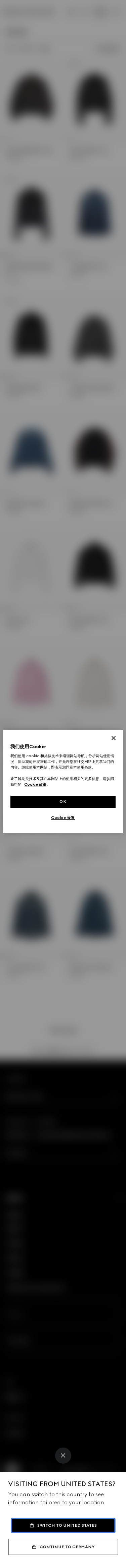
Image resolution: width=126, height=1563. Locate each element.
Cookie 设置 (63, 817)
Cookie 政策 (35, 784)
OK (62, 801)
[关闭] (113, 738)
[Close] (63, 1456)
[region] (63, 781)
